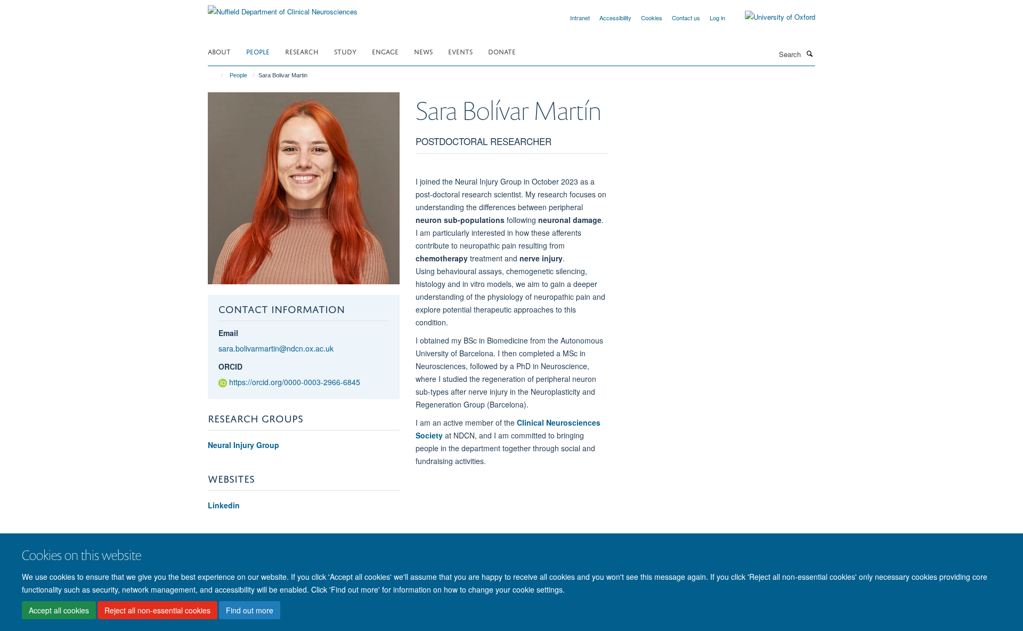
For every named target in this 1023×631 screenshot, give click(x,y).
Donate (502, 51)
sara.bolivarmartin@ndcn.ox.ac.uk (276, 348)
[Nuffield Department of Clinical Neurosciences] (283, 8)
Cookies (651, 17)
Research (302, 51)
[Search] (809, 53)
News (423, 51)
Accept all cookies (59, 610)
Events (460, 51)
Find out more (249, 610)
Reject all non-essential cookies (157, 610)
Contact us (686, 17)
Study (345, 51)
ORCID (230, 366)
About (219, 51)
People (258, 51)
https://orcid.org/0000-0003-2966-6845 (294, 382)
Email (228, 333)
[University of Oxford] (772, 17)
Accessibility (615, 17)
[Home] (217, 75)
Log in (717, 17)
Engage (385, 51)
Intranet (580, 17)
